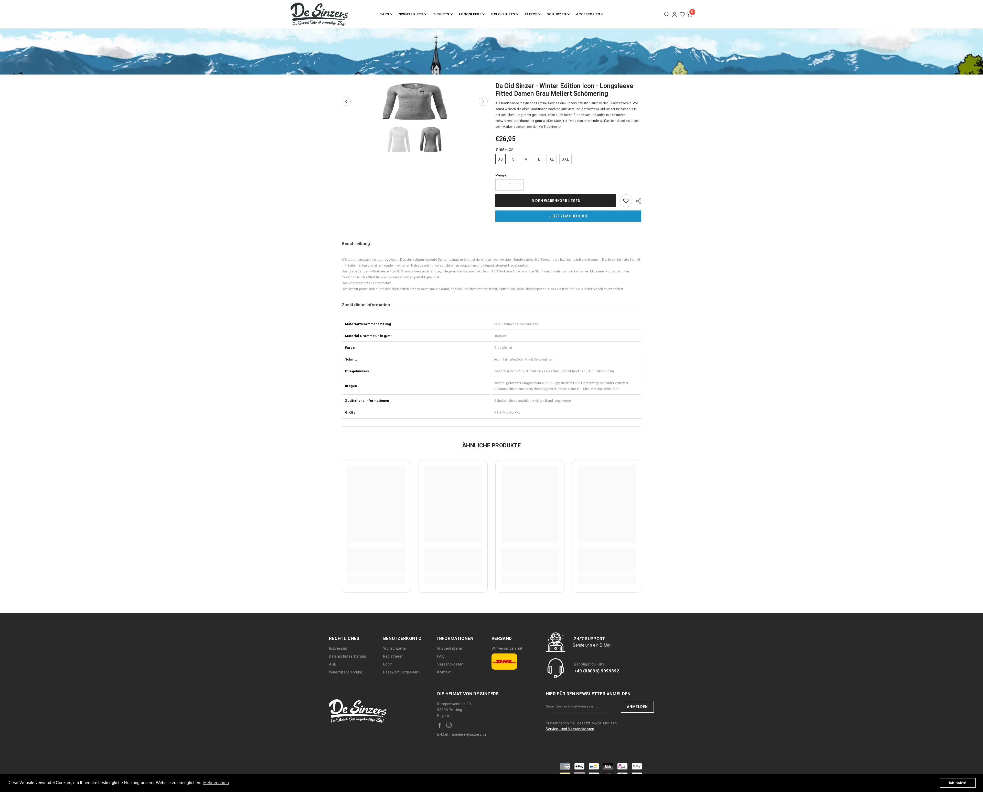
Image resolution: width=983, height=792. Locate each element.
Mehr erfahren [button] (216, 782)
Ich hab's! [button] (957, 783)
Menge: (501, 175)
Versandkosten (450, 664)
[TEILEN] (636, 201)
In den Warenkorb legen (554, 201)
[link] (376, 563)
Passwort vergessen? (401, 672)
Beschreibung (356, 243)
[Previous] (346, 101)
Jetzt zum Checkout (568, 216)
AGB (332, 664)
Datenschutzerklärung (347, 656)
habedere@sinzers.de (462, 734)
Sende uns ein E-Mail (592, 645)
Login (388, 664)
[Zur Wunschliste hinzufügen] (625, 200)
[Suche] (666, 14)
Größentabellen (450, 648)
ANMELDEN (637, 707)
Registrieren (393, 656)
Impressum (338, 648)
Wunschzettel (395, 648)
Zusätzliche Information (366, 304)
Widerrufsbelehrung (345, 672)
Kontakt (444, 672)
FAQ (440, 656)
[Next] (483, 101)
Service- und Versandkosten (570, 729)
